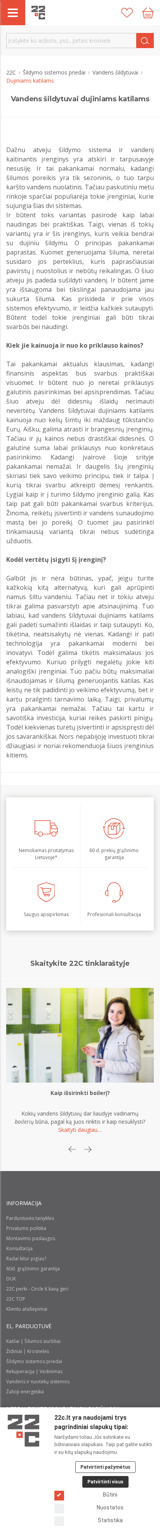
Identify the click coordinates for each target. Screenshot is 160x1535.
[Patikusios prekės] (127, 13)
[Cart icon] (148, 13)
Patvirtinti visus (105, 1482)
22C (11, 72)
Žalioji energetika (25, 1391)
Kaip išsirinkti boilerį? (80, 1093)
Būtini (110, 1495)
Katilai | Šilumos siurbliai (33, 1341)
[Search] (145, 40)
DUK (11, 1278)
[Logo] (23, 1431)
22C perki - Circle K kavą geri (37, 1289)
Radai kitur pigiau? (26, 1258)
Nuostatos (110, 1507)
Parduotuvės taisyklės (30, 1218)
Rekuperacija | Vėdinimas (34, 1371)
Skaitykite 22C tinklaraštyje (80, 963)
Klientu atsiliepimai (26, 1309)
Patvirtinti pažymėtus (105, 1467)
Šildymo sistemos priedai (55, 72)
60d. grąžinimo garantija (33, 1268)
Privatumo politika (26, 1228)
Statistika (110, 1520)
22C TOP (15, 1299)
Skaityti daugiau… (80, 1129)
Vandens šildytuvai (116, 72)
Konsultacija (19, 1248)
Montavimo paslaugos (30, 1238)
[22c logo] (38, 12)
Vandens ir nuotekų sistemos (38, 1381)
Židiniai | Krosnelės (27, 1351)
